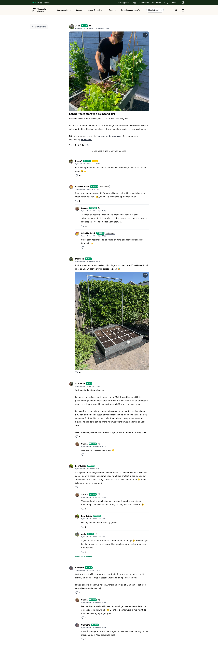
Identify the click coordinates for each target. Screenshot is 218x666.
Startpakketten (63, 10)
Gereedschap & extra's (130, 10)
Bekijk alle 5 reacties (83, 557)
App (135, 2)
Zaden (111, 10)
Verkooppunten (123, 2)
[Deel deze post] (87, 144)
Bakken (79, 10)
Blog (166, 2)
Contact (174, 2)
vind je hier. (86, 139)
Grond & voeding (95, 10)
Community (144, 2)
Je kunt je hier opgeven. (109, 136)
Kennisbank (156, 2)
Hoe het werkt (154, 10)
